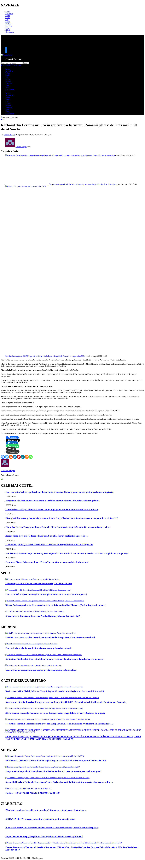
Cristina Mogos (9, 135)
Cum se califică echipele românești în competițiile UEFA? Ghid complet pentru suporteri (46, 594)
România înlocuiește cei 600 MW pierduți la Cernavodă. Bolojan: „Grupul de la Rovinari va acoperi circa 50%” (45, 356)
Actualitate (9, 14)
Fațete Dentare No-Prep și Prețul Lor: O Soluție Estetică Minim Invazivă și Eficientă (44, 836)
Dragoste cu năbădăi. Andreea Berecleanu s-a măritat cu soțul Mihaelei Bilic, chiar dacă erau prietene (52, 501)
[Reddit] (11, 457)
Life (6, 20)
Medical (8, 24)
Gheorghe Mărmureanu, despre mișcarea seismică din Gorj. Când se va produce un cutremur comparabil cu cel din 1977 (61, 518)
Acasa (7, 12)
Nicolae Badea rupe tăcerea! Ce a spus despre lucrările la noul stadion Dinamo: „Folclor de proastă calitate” (55, 605)
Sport (7, 28)
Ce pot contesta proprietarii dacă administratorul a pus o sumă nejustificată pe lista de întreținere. (83, 184)
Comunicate (9, 32)
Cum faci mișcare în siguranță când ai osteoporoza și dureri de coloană (38, 648)
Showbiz (8, 26)
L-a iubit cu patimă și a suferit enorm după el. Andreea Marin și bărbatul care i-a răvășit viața (49, 544)
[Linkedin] (15, 457)
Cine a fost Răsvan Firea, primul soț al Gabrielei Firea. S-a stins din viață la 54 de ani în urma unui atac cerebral (57, 527)
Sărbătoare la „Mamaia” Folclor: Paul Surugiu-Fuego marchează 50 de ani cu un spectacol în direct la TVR (55, 760)
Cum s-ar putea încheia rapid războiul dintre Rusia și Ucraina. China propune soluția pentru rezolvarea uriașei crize (59, 492)
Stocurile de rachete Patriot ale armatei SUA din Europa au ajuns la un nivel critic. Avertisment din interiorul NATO (59, 724)
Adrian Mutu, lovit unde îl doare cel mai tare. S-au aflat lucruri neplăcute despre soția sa (46, 536)
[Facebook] (3, 457)
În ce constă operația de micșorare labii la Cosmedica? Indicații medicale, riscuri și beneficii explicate (51, 827)
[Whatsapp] (31, 457)
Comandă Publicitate (14, 59)
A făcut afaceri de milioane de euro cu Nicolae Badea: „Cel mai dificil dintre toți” (42, 616)
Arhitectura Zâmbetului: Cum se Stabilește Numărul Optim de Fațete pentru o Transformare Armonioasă (54, 659)
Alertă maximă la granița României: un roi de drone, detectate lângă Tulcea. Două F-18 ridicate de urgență (55, 713)
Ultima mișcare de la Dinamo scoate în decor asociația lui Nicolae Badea (38, 583)
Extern (7, 22)
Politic (7, 16)
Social (7, 18)
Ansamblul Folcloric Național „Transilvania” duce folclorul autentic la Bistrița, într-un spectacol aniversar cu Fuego (59, 782)
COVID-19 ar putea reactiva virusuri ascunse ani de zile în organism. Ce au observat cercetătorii (50, 637)
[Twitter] (7, 457)
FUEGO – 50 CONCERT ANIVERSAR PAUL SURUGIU (32, 793)
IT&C (7, 30)
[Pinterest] (19, 457)
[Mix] (27, 457)
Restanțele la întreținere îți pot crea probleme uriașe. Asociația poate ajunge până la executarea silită (79, 155)
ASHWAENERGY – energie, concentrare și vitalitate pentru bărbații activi (40, 819)
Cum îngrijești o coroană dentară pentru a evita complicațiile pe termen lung (40, 670)
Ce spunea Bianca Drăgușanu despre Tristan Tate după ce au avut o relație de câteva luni (46, 562)
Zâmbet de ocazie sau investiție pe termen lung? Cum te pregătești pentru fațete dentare (45, 810)
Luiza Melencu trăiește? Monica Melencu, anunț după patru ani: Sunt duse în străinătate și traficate (51, 509)
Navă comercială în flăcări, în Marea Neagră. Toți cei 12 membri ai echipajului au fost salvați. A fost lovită (54, 691)
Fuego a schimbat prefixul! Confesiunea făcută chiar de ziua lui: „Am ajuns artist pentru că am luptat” (53, 771)
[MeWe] (23, 457)
